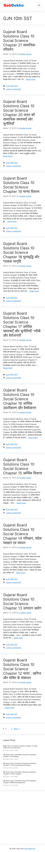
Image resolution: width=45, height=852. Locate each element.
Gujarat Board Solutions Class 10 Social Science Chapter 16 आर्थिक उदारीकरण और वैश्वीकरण (19, 399)
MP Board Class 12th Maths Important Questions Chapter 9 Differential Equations (19, 781)
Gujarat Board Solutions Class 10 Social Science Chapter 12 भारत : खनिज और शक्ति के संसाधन (22, 669)
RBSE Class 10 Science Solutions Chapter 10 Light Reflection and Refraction (20, 747)
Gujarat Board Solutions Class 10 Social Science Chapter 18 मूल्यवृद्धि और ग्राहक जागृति (21, 252)
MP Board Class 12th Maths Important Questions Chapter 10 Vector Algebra (19, 773)
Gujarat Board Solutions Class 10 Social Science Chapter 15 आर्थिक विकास (22, 466)
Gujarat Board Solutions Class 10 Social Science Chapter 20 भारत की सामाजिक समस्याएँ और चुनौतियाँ (19, 112)
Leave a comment (13, 89)
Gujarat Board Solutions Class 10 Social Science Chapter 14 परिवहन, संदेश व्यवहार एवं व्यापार (22, 534)
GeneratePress (29, 849)
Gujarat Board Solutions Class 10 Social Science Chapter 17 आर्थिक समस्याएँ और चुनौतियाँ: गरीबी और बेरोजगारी (21, 324)
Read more (30, 79)
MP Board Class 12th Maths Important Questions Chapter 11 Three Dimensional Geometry (19, 764)
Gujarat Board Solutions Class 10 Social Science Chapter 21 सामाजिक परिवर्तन (19, 40)
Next (17, 729)
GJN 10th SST (12, 86)
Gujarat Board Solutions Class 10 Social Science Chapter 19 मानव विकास (21, 185)
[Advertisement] (22, 817)
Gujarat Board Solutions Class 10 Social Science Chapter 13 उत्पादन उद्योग (22, 601)
